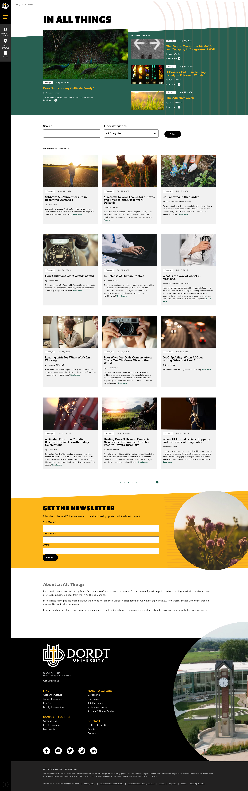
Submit (50, 557)
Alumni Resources (52, 699)
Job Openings (95, 703)
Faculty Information (53, 707)
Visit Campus (5, 47)
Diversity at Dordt (197, 783)
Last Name (49, 533)
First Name (49, 522)
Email (47, 544)
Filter (172, 134)
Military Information (98, 707)
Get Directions (51, 681)
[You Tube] (58, 750)
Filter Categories (115, 126)
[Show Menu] (5, 17)
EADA (183, 783)
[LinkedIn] (93, 750)
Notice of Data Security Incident (141, 783)
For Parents (93, 699)
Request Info (5, 34)
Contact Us (93, 733)
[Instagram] (81, 750)
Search (47, 126)
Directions (93, 729)
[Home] (17, 4)
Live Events (49, 729)
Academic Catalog (52, 694)
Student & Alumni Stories (101, 711)
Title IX (162, 783)
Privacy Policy (89, 783)
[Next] (157, 482)
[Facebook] (46, 750)
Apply (5, 57)
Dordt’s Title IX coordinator (146, 776)
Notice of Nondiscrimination (111, 783)
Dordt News (94, 694)
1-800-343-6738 (97, 725)
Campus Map (50, 721)
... (141, 482)
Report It (173, 783)
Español (47, 703)
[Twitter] (70, 750)
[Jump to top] (5, 784)
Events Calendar (51, 725)
